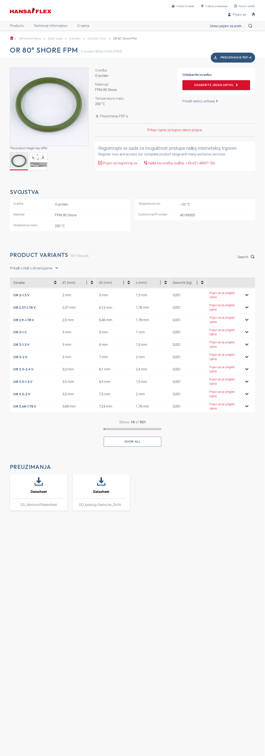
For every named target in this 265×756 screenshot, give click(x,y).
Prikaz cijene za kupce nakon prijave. (175, 129)
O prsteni (75, 38)
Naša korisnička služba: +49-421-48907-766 (181, 163)
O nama (83, 25)
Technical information (50, 25)
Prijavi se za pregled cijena (222, 295)
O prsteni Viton (97, 38)
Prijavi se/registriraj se (119, 163)
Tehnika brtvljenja (30, 38)
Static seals (55, 38)
